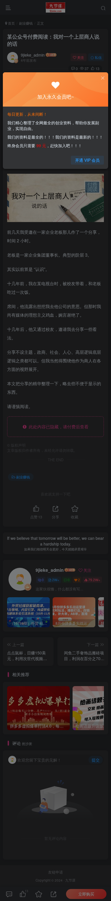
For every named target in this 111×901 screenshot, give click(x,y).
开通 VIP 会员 (87, 160)
